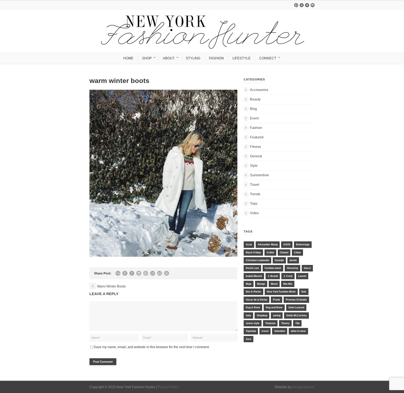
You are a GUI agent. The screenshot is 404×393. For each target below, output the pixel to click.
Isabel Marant (254, 276)
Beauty (255, 99)
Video (254, 213)
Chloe (297, 252)
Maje (248, 283)
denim (293, 260)
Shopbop (262, 315)
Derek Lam (252, 268)
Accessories (259, 90)
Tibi (297, 323)
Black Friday (253, 252)
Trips (253, 203)
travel (265, 331)
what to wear (298, 331)
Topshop (251, 331)
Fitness (255, 146)
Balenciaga (303, 244)
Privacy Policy (168, 387)
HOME (128, 58)
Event (254, 118)
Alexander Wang (268, 244)
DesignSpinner (303, 387)
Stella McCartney (296, 315)
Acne (249, 244)
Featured (256, 137)
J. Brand (273, 276)
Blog (253, 109)
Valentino (279, 331)
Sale (248, 315)
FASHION (216, 58)
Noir (303, 291)
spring (276, 315)
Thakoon (270, 323)
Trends (255, 194)
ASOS (286, 244)
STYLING (193, 58)
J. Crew (287, 276)
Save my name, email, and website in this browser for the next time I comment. (152, 347)
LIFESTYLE (242, 58)
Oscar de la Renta (256, 299)
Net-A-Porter (253, 291)
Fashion (256, 128)
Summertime (259, 175)
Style (254, 165)
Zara (248, 339)
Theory (285, 323)
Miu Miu (287, 283)
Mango (261, 283)
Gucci (307, 268)
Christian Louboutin (257, 260)
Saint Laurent (296, 307)
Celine (270, 252)
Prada (276, 299)
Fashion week (273, 268)
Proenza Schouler (296, 299)
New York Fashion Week (281, 291)
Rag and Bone (274, 307)
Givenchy (292, 268)
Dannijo (279, 260)
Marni (274, 283)
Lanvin (302, 276)
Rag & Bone (253, 307)
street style (252, 323)
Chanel (284, 252)
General (256, 156)
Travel (254, 184)
